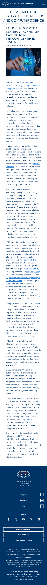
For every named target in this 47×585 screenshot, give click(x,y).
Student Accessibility (17, 576)
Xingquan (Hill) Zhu (28, 260)
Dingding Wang (33, 271)
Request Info (23, 535)
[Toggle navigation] (43, 4)
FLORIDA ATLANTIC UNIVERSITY (21, 4)
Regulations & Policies (29, 572)
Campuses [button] (23, 495)
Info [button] (23, 506)
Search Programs (23, 529)
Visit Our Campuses (23, 540)
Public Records (32, 576)
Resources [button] (23, 500)
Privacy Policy (15, 572)
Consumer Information (15, 574)
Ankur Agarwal (32, 268)
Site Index (36, 574)
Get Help (28, 574)
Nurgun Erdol (27, 419)
